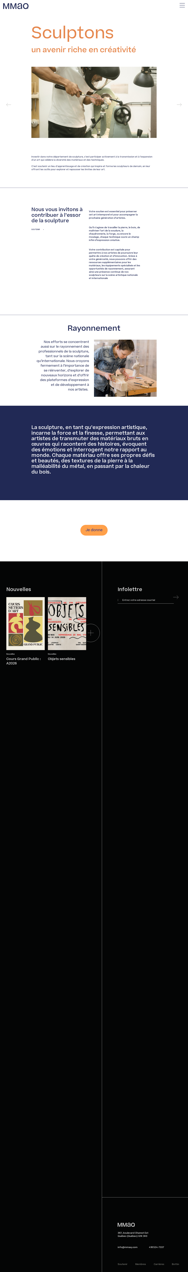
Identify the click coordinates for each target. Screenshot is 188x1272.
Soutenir (122, 1264)
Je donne (94, 530)
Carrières (159, 1264)
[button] (8, 104)
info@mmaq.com (127, 1247)
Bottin (175, 1264)
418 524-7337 (156, 1247)
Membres (140, 1264)
